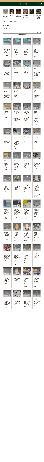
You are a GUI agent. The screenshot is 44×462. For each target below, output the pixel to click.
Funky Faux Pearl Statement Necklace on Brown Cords (17, 93)
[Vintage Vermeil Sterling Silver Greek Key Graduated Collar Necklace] (27, 247)
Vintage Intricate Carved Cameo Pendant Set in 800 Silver (27, 235)
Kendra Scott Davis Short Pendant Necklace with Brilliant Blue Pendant (27, 214)
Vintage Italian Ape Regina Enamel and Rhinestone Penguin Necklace (7, 302)
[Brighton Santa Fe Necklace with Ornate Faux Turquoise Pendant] (17, 155)
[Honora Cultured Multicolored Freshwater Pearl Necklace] (37, 155)
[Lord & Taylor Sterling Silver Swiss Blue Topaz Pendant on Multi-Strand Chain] (17, 247)
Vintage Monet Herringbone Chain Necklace (36, 255)
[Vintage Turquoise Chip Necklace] (27, 63)
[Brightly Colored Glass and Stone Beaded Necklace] (37, 131)
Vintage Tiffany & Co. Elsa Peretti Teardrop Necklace (26, 49)
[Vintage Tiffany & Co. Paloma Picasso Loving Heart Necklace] (7, 41)
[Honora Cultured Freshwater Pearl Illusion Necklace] (7, 178)
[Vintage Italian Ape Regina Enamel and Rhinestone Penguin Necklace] (7, 293)
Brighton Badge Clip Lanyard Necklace (26, 138)
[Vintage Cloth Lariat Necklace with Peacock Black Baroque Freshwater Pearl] (17, 106)
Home (4, 21)
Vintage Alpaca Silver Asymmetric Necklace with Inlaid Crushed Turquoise (37, 72)
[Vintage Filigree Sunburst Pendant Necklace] (7, 271)
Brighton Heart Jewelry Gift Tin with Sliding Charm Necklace (7, 164)
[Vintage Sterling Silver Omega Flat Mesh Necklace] (27, 178)
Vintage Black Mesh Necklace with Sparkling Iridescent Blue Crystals (37, 281)
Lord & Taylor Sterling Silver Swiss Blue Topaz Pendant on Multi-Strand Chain (17, 258)
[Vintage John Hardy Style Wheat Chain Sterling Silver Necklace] (37, 41)
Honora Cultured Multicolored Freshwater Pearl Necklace (37, 163)
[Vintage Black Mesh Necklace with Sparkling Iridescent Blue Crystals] (37, 271)
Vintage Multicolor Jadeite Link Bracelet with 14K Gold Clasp (27, 301)
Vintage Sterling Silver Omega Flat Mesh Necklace (27, 186)
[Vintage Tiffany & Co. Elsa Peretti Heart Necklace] (17, 41)
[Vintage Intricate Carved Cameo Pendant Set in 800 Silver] (27, 227)
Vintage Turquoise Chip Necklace (26, 70)
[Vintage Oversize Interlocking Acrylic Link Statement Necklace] (7, 247)
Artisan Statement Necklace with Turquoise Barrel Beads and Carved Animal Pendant (16, 141)
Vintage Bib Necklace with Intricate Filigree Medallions (37, 212)
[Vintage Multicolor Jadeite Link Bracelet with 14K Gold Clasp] (27, 293)
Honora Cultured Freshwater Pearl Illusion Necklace (7, 186)
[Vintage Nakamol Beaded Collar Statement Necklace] (7, 131)
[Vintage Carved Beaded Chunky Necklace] (7, 106)
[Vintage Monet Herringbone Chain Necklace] (37, 247)
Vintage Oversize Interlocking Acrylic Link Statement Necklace (7, 255)
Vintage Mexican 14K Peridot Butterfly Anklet (37, 301)
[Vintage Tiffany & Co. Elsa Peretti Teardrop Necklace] (27, 41)
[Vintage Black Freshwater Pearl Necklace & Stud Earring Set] (17, 293)
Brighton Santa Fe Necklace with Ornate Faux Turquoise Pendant (17, 164)
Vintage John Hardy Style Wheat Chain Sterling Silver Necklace (37, 50)
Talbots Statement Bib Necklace (26, 92)
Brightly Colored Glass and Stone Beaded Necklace (36, 139)
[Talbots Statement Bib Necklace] (27, 85)
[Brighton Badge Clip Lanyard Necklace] (27, 131)
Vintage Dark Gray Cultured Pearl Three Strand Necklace (7, 71)
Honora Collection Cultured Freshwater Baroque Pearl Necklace (17, 212)
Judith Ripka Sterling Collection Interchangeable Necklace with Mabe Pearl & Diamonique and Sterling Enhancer (37, 189)
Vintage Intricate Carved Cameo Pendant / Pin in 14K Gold (16, 235)
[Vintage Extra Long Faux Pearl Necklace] (17, 63)
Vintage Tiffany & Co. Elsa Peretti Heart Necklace (16, 49)
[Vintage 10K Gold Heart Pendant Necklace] (17, 271)
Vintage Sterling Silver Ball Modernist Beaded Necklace (6, 235)
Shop (7, 21)
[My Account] (38, 4)
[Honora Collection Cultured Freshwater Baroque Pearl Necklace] (17, 204)
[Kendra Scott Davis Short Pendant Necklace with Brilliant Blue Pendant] (27, 204)
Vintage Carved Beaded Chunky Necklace (6, 114)
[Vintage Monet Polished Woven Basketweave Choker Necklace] (37, 85)
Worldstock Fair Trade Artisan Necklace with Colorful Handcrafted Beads (27, 281)
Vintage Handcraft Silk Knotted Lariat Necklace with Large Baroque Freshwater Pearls (27, 116)
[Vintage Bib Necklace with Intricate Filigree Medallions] (37, 204)
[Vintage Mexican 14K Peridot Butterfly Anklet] (37, 293)
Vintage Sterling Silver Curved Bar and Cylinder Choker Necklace (7, 94)
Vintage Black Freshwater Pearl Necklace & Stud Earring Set (17, 302)
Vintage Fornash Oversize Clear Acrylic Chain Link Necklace (36, 235)
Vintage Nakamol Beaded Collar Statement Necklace (7, 139)
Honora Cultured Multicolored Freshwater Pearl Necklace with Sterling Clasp (27, 165)
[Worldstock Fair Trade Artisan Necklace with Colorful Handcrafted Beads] (27, 271)
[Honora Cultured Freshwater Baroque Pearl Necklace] (17, 178)
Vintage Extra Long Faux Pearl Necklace (17, 70)
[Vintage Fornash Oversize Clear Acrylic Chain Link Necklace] (37, 227)
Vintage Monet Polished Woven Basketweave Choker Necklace (37, 94)
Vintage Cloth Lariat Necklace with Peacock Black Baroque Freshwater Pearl (17, 116)
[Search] (36, 4)
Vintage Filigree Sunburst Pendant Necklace (6, 279)
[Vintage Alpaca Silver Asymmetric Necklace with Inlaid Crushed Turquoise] (37, 63)
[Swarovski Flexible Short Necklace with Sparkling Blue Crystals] (7, 204)
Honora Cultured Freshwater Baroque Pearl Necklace (17, 186)
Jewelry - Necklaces (13, 21)
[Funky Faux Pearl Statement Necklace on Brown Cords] (17, 85)
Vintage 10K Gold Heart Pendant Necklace (17, 279)
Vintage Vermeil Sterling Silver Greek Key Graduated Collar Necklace (27, 256)
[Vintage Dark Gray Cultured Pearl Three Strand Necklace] (7, 63)
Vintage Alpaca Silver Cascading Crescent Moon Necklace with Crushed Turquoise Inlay (36, 117)
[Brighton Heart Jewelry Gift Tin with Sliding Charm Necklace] (7, 155)
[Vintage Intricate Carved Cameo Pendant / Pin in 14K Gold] (17, 227)
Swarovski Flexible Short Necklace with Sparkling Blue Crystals (6, 213)
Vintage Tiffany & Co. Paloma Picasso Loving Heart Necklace (7, 50)
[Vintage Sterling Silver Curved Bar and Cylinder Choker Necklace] (7, 85)
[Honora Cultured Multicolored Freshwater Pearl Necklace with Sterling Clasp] (27, 155)
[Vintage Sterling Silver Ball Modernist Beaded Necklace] (7, 227)
